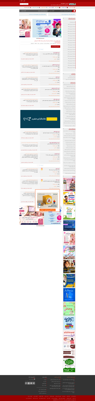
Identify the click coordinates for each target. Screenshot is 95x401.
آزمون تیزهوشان (69, 398)
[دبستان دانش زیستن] (69, 213)
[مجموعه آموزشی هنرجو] (69, 351)
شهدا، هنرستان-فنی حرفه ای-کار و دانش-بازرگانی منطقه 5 (69, 156)
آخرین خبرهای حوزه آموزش (71, 377)
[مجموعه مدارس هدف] (69, 266)
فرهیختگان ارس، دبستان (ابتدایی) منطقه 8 (69, 106)
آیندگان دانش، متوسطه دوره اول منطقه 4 (69, 135)
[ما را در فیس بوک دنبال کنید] (26, 384)
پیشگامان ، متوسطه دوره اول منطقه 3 (70, 125)
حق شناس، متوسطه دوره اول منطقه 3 (70, 140)
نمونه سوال (63, 396)
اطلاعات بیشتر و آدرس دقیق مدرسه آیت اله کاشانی (28, 72)
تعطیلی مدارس (36, 396)
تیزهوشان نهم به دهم (54, 398)
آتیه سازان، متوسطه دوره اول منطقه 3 (70, 100)
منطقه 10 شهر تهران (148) (71, 44)
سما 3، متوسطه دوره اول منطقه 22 (70, 142)
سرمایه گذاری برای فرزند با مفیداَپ (47, 210)
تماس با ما (44, 381)
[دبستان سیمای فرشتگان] (69, 252)
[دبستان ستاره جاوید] (69, 185)
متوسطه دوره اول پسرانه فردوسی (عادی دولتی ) (31, 153)
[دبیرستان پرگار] (69, 295)
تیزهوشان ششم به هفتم (62, 398)
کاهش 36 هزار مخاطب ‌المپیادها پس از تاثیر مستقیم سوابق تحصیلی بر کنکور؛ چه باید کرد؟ (68, 386)
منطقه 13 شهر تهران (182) (71, 51)
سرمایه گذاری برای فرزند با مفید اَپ (65, 11)
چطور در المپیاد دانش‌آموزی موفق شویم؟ (55, 388)
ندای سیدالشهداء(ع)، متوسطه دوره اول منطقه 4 (69, 160)
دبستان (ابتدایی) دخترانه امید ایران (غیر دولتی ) (31, 192)
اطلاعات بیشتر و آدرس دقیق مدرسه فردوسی (27, 162)
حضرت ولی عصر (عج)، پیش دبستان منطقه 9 (69, 163)
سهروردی (55, 186)
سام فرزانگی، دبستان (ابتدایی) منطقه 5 (69, 121)
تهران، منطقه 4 (55, 171)
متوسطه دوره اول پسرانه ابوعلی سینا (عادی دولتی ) (31, 52)
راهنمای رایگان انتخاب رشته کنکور (68, 14)
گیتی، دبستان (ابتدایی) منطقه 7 (70, 104)
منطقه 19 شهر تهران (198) (71, 65)
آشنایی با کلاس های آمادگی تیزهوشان (55, 379)
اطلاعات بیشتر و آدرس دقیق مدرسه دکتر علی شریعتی (28, 94)
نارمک (56, 173)
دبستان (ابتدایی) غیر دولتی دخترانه (54, 188)
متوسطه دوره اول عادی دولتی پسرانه (54, 61)
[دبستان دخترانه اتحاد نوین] (69, 337)
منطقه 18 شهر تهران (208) (71, 63)
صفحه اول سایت (73, 396)
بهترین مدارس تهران (72, 75)
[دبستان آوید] (69, 323)
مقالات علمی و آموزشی (57, 377)
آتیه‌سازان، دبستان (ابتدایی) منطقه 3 (70, 102)
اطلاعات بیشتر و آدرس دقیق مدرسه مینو (26, 176)
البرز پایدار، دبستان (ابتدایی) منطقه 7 (70, 95)
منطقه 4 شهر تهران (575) (71, 31)
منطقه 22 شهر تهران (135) (71, 67)
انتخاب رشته (48, 398)
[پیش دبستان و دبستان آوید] (40, 28)
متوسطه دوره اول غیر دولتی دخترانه (54, 175)
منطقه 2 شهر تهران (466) (71, 26)
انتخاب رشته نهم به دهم (42, 398)
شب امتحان (74, 398)
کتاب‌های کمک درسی (28, 398)
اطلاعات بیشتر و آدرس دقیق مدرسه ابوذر (26, 84)
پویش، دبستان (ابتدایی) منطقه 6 (70, 111)
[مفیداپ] (40, 119)
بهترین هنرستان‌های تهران (71, 77)
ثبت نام (20, 1)
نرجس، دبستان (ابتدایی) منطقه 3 (70, 109)
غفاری (56, 104)
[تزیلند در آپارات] (31, 384)
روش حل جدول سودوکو (57, 383)
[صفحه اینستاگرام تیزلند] (29, 384)
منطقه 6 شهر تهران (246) (71, 35)
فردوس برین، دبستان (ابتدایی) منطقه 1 (70, 149)
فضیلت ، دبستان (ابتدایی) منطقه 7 (70, 133)
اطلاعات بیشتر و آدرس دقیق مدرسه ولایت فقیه (27, 105)
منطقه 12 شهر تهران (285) (71, 49)
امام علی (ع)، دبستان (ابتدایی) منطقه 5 (69, 168)
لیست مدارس (46, 396)
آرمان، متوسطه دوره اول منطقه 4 (70, 153)
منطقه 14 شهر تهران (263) (71, 54)
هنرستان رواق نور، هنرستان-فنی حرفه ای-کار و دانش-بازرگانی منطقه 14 (69, 98)
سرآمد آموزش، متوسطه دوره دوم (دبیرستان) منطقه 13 (70, 93)
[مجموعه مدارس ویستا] (69, 365)
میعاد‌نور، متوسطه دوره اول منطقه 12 (70, 91)
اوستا (56, 82)
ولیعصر (55, 71)
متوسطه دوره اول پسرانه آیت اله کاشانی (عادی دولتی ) (30, 64)
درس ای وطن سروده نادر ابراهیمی (55, 381)
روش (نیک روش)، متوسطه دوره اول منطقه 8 (69, 171)
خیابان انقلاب (55, 159)
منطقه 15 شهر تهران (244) (71, 56)
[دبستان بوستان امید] (69, 309)
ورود (23, 1)
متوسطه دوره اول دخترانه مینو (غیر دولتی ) (32, 168)
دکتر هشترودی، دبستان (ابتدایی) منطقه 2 (69, 151)
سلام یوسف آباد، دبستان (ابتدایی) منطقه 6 (69, 158)
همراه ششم (68, 396)
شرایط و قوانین (44, 383)
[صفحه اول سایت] (72, 4)
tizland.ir (62, 400)
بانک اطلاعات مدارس (53, 43)
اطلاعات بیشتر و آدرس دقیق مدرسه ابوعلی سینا (27, 58)
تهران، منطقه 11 (55, 57)
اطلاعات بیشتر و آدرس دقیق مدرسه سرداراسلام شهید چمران (29, 150)
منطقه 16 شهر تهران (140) (71, 58)
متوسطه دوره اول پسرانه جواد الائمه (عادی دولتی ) (31, 131)
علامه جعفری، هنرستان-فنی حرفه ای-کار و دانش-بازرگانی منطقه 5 (69, 166)
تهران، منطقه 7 (55, 184)
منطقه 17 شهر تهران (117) (71, 60)
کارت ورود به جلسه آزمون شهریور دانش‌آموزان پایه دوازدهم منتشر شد (68, 383)
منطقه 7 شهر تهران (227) (71, 38)
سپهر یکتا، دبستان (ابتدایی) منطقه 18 (70, 173)
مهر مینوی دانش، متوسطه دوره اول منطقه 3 (69, 123)
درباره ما (45, 379)
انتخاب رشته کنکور (35, 398)
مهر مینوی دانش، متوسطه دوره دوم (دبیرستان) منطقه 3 (70, 119)
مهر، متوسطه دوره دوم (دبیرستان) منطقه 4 (69, 84)
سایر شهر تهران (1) (72, 22)
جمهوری (55, 59)
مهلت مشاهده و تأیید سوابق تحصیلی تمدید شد (68, 380)
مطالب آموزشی (41, 396)
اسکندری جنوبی (54, 93)
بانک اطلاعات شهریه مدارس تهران (70, 79)
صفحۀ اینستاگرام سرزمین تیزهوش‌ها (37, 14)
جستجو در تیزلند (25, 4)
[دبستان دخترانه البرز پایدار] (69, 238)
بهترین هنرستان (52, 396)
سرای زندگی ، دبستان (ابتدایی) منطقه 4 (69, 108)
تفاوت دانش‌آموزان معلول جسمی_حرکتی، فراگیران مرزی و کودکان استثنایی (55, 386)
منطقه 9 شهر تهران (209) (71, 42)
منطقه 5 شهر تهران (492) (71, 33)
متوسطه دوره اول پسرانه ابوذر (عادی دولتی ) (32, 77)
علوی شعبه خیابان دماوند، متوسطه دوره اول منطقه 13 (69, 138)
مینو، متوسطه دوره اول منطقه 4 (70, 116)
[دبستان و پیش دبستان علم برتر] (69, 199)
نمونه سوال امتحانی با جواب (42, 11)
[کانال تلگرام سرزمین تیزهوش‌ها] (34, 384)
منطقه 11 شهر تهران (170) (71, 47)
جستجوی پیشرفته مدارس (55, 46)
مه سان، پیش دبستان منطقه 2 (71, 146)
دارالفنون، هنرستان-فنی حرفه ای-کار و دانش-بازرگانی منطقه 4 (70, 114)
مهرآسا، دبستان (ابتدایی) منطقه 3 (70, 144)
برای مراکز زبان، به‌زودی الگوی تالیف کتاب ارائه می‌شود (68, 392)
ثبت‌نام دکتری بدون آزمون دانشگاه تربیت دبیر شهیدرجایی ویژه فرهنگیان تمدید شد (68, 389)
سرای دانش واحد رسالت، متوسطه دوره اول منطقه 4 (69, 131)
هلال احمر (55, 136)
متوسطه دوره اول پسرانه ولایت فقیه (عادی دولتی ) (31, 99)
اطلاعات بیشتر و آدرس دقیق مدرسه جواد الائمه (27, 137)
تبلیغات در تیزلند (44, 385)
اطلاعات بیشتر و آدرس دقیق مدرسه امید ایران (27, 201)
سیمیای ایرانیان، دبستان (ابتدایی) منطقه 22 (69, 89)
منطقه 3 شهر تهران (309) (71, 29)
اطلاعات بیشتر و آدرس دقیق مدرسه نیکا (26, 188)
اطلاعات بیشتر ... (51, 10)
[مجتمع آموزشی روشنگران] (69, 281)
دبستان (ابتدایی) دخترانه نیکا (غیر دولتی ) (32, 179)
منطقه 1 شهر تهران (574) (71, 24)
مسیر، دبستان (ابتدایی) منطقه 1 (70, 86)
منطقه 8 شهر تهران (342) (71, 40)
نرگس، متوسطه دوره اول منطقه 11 (70, 147)
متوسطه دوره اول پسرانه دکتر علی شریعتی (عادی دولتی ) (30, 88)
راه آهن (55, 147)
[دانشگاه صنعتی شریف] (69, 225)
